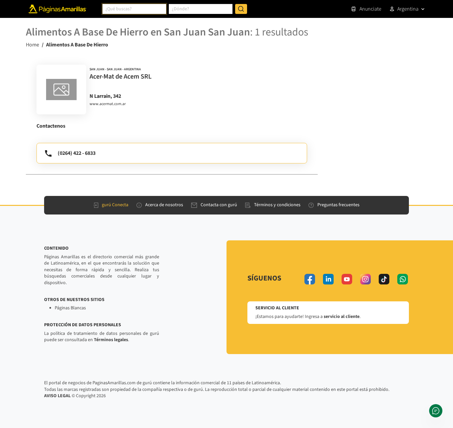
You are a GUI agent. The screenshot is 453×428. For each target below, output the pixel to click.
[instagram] (365, 279)
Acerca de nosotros (164, 205)
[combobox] (134, 9)
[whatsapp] (402, 279)
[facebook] (309, 279)
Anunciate (370, 9)
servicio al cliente (341, 316)
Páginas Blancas (70, 308)
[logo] (61, 89)
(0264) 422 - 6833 (77, 153)
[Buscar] (241, 9)
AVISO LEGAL (57, 396)
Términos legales (111, 339)
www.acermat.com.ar (108, 104)
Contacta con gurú (219, 205)
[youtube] (347, 279)
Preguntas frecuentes (338, 205)
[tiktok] (384, 279)
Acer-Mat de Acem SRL (121, 76)
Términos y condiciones (277, 205)
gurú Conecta (115, 205)
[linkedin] (328, 279)
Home (32, 44)
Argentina (408, 9)
